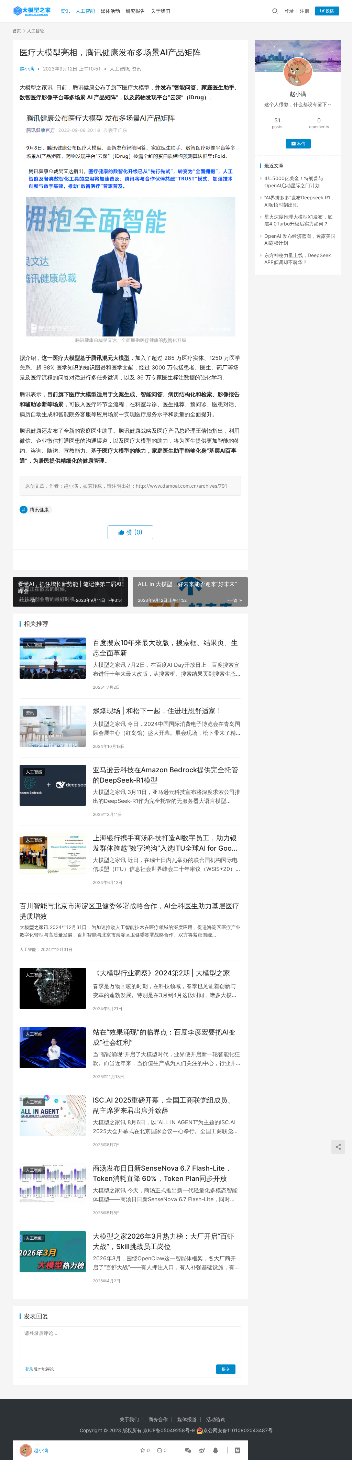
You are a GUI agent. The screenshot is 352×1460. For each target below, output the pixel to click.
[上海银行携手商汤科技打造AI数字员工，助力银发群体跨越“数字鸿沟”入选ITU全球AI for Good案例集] (53, 853)
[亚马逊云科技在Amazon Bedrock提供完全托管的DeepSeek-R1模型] (53, 785)
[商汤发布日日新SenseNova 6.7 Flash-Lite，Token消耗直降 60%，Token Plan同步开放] (53, 1184)
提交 (226, 1369)
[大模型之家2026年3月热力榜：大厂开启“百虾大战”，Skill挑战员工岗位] (53, 1252)
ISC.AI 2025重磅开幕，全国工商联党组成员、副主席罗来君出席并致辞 (163, 1105)
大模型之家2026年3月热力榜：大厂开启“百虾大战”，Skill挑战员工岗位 (163, 1241)
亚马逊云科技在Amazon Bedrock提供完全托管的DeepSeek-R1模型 (165, 775)
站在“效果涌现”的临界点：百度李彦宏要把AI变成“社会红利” (164, 1037)
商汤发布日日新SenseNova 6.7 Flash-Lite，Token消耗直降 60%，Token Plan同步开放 (162, 1173)
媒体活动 (110, 11)
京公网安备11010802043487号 (238, 1430)
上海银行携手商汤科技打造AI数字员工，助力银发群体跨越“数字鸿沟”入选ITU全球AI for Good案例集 (165, 843)
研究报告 (135, 11)
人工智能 (85, 11)
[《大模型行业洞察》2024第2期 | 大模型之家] (53, 988)
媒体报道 (187, 1419)
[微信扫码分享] (188, 1450)
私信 (301, 143)
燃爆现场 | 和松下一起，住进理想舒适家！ (157, 711)
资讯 (65, 11)
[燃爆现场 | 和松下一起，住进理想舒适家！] (53, 726)
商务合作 (158, 1419)
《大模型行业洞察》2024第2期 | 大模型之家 (161, 973)
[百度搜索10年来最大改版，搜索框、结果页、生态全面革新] (53, 658)
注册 (304, 11)
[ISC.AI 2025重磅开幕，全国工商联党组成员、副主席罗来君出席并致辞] (53, 1116)
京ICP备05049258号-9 (169, 1430)
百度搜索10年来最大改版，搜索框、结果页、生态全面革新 (165, 648)
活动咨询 (216, 1419)
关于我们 (160, 11)
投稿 (329, 10)
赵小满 (27, 68)
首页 (17, 30)
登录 (289, 11)
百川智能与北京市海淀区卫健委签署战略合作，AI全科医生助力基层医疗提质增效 (129, 911)
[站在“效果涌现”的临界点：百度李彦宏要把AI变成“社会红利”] (53, 1048)
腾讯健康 (39, 509)
